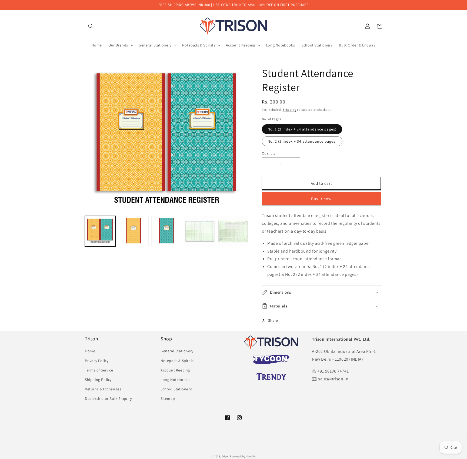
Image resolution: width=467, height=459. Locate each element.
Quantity (268, 153)
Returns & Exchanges (103, 389)
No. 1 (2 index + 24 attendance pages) (302, 129)
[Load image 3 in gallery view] (166, 231)
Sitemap (168, 398)
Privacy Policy (96, 360)
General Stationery (177, 351)
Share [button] (273, 320)
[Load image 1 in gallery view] (100, 231)
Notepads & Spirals (177, 360)
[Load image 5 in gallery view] (233, 231)
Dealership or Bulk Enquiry (108, 398)
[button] (91, 26)
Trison (225, 456)
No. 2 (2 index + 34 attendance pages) (302, 141)
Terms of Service (99, 370)
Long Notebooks (175, 379)
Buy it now (321, 198)
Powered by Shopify (243, 456)
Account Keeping (175, 370)
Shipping (289, 110)
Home (90, 351)
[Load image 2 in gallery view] (133, 231)
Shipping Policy (98, 379)
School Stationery (176, 389)
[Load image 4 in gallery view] (200, 231)
